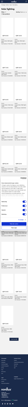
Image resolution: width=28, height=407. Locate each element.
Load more (14, 339)
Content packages (4, 364)
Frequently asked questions (19, 362)
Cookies (2, 381)
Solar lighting (14, 4)
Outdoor (7, 4)
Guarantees (16, 364)
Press (2, 369)
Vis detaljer (21, 219)
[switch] (24, 206)
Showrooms (3, 371)
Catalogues (3, 362)
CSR (14, 367)
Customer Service (17, 358)
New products (6, 14)
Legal (2, 377)
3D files (2, 367)
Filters (2, 12)
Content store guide (4, 365)
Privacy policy (3, 379)
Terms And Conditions (5, 383)
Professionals (3, 358)
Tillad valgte (14, 227)
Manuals (15, 365)
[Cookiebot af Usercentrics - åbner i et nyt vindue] (20, 178)
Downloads (3, 360)
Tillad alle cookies (14, 223)
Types (11, 4)
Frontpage (3, 4)
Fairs (2, 373)
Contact (15, 360)
